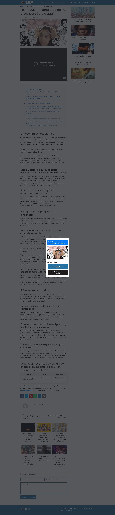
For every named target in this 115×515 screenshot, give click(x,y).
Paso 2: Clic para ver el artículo (58, 272)
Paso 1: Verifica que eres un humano (57, 266)
